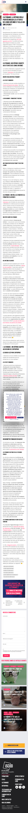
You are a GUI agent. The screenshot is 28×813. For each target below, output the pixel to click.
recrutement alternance (9, 576)
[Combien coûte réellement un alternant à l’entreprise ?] (14, 674)
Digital (5, 712)
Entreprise (5, 786)
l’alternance (10, 72)
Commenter (5, 616)
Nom (4, 633)
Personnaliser (20, 417)
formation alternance (8, 572)
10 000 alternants (14, 245)
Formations (5, 776)
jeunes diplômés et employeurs (11, 574)
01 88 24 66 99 (5, 775)
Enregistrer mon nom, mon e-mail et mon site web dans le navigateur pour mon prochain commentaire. (14, 651)
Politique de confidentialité (7, 807)
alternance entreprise (8, 566)
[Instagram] (23, 787)
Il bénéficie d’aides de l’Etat (10, 375)
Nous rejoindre (6, 803)
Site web (4, 644)
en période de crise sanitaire (17, 449)
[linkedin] (16, 787)
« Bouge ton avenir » (12, 545)
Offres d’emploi (19, 776)
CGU (16, 805)
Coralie (7, 728)
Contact (3, 805)
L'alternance (12, 14)
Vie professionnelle (8, 714)
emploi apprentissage (8, 568)
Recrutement (20, 666)
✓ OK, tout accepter (11, 417)
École (3, 779)
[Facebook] (20, 787)
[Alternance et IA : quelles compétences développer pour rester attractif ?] (14, 720)
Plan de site (16, 807)
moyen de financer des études (10, 85)
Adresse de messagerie (8, 638)
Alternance (5, 783)
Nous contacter (6, 799)
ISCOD (10, 712)
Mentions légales (10, 805)
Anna (7, 681)
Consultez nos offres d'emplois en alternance (14, 592)
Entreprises (6, 14)
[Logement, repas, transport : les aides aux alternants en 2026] (14, 697)
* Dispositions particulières (7, 808)
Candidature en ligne (12, 745)
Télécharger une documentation (7, 790)
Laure (6, 27)
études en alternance (8, 570)
